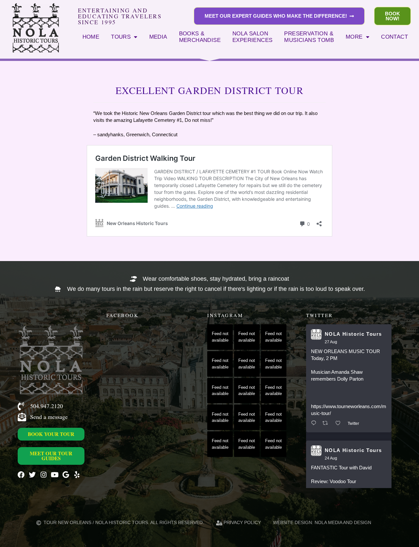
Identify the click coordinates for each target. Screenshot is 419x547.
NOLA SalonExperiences (252, 36)
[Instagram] (43, 474)
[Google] (65, 474)
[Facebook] (21, 474)
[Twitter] (32, 474)
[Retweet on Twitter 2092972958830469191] (327, 423)
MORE (354, 37)
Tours (121, 37)
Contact (394, 37)
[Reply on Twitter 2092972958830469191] (315, 423)
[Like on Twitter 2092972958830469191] (340, 423)
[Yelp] (76, 474)
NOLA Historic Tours (353, 334)
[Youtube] (54, 474)
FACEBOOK (122, 315)
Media (158, 37)
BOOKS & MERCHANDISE (200, 36)
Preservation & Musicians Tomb (309, 36)
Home (91, 37)
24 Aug (331, 458)
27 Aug (331, 342)
